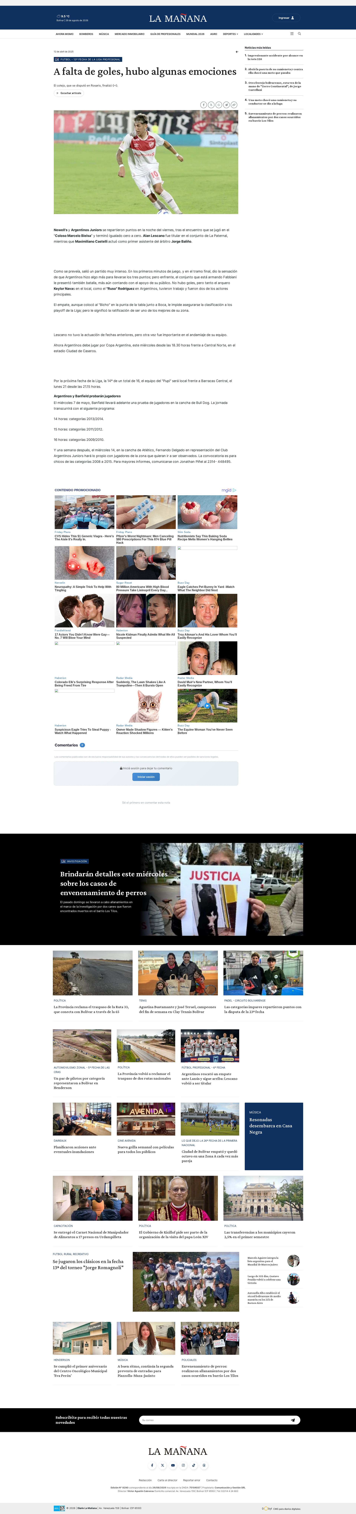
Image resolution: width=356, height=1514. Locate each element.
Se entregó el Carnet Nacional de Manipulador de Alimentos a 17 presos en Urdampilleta (91, 1234)
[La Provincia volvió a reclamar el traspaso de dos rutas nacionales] (146, 1045)
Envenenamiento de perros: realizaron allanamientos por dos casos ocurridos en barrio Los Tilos (275, 117)
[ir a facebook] (152, 1465)
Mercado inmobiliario (129, 33)
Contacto (211, 1480)
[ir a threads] (204, 1465)
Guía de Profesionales (165, 33)
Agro (213, 33)
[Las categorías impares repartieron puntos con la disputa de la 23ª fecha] (263, 973)
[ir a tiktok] (193, 1465)
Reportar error (191, 1480)
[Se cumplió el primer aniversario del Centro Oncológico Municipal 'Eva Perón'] (82, 1338)
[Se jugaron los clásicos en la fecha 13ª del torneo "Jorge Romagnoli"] (186, 1282)
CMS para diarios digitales (286, 1509)
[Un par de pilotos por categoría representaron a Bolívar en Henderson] (82, 1045)
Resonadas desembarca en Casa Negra (270, 1126)
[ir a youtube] (173, 1465)
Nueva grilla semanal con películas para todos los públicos (146, 1149)
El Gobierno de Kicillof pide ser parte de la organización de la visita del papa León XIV (173, 1234)
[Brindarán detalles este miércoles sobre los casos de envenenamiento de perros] (220, 889)
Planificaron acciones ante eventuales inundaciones (75, 1149)
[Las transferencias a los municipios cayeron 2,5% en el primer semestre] (263, 1198)
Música (104, 33)
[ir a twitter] (162, 1465)
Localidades (252, 33)
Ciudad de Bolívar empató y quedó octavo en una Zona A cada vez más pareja (210, 1156)
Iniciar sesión (146, 776)
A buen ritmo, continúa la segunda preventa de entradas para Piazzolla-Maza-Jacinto (146, 1371)
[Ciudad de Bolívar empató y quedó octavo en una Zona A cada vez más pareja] (210, 1119)
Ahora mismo (64, 33)
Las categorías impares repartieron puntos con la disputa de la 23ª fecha (262, 1009)
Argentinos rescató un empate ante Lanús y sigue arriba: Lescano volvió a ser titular (210, 1078)
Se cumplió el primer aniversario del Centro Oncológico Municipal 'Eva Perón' (80, 1371)
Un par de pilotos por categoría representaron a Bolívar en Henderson (79, 1083)
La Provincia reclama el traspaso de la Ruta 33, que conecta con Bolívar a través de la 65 (91, 1009)
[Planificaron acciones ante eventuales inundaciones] (82, 1119)
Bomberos (86, 33)
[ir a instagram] (183, 1465)
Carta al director (167, 1480)
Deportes (229, 33)
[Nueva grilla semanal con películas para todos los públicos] (146, 1119)
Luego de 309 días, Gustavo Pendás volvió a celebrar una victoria (264, 1279)
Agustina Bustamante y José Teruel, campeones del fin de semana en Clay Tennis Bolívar (177, 1009)
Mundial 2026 (195, 33)
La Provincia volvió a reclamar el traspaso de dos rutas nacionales (144, 1076)
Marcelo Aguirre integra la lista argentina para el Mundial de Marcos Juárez (263, 1261)
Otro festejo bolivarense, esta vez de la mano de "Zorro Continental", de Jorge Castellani (274, 86)
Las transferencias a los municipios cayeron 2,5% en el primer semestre (259, 1234)
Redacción (145, 1480)
